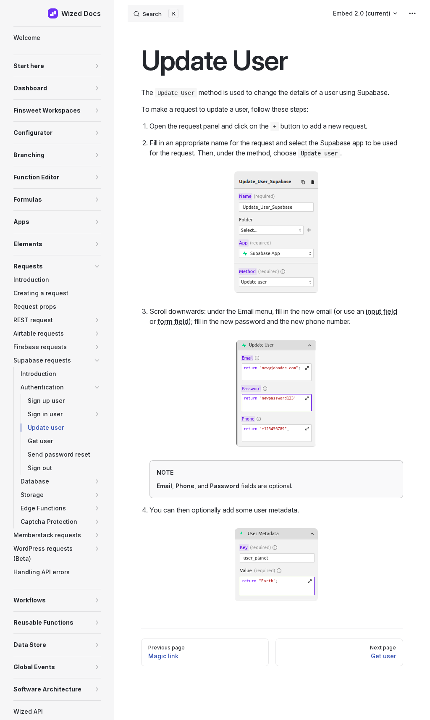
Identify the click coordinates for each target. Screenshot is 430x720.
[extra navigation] (412, 13)
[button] (57, 66)
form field (173, 321)
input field (381, 311)
